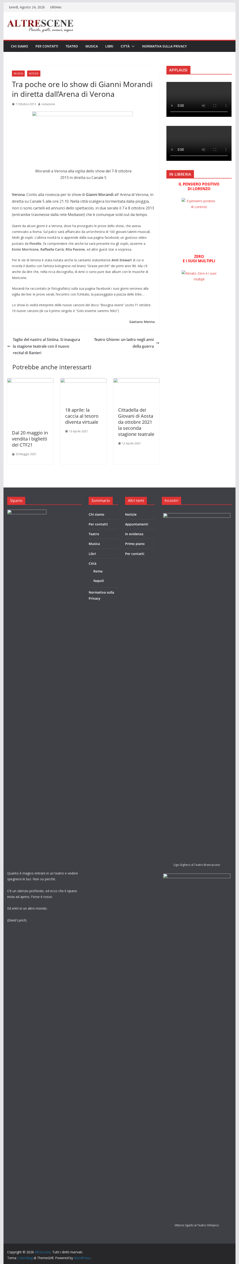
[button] (132, 46)
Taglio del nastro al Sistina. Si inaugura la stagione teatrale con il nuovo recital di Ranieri (46, 346)
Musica (91, 46)
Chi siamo (19, 46)
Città (125, 46)
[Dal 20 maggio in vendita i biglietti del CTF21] (30, 381)
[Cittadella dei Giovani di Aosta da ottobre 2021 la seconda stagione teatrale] (136, 381)
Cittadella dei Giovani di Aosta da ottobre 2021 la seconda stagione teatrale (136, 422)
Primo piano (135, 543)
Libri (109, 46)
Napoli (98, 580)
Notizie (34, 73)
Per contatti (46, 46)
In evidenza (134, 534)
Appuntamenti (136, 524)
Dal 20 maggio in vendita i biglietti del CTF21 (30, 439)
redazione (48, 104)
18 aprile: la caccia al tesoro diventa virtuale (81, 416)
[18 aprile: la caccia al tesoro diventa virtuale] (83, 381)
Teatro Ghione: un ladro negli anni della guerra (124, 343)
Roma (97, 571)
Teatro (72, 46)
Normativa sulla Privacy (164, 46)
